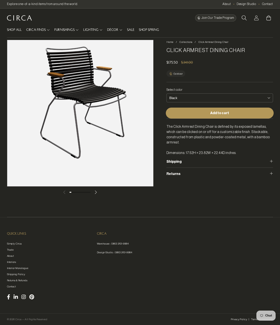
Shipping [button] (174, 161)
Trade (10, 249)
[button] (244, 18)
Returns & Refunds (17, 280)
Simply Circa (14, 243)
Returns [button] (173, 174)
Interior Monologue (17, 268)
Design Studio (246, 4)
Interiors (11, 262)
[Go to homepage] (19, 18)
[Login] (256, 18)
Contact (267, 4)
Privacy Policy (239, 319)
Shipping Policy (16, 274)
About (226, 4)
